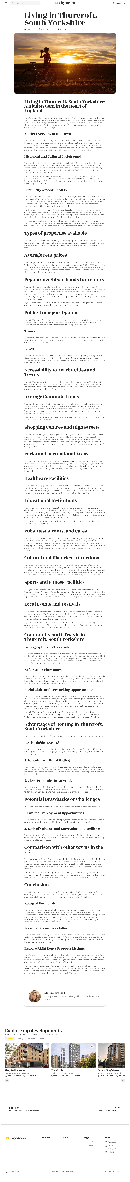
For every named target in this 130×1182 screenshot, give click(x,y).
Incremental (119, 1172)
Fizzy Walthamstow (15, 1070)
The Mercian (57, 1070)
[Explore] (6, 3)
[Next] (123, 1080)
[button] (124, 3)
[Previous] (7, 1080)
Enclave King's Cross (108, 1070)
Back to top (14, 1172)
